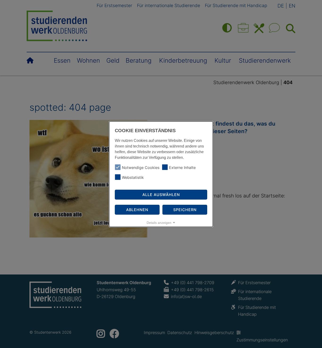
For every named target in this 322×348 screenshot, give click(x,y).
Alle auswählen (161, 194)
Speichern (185, 209)
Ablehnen (137, 209)
